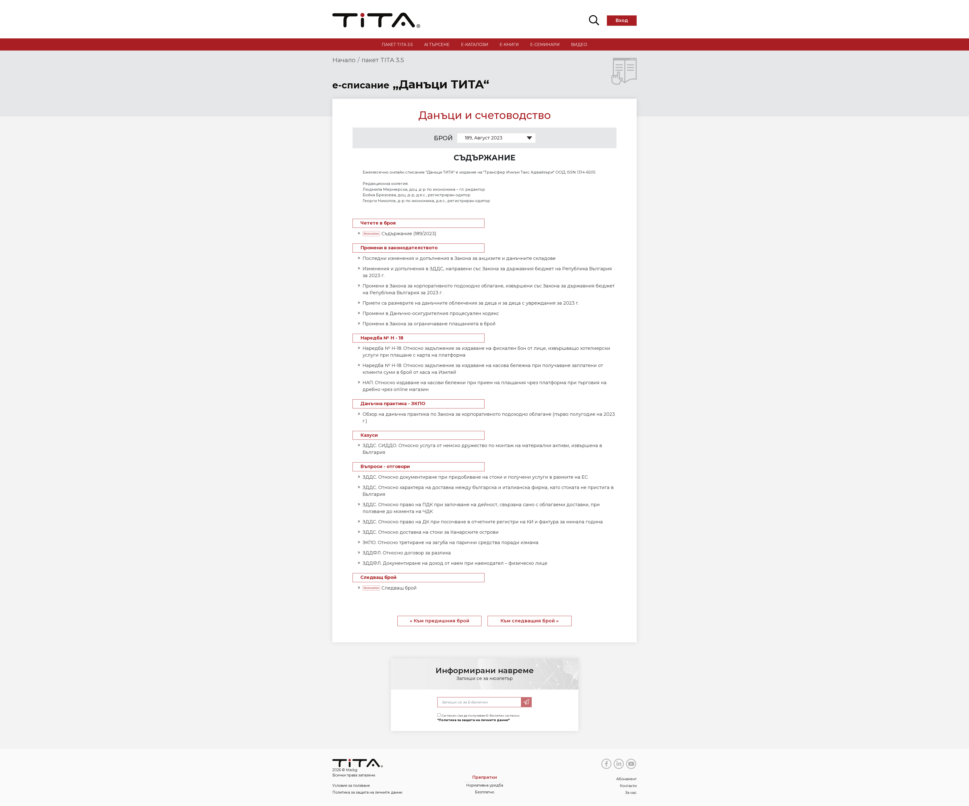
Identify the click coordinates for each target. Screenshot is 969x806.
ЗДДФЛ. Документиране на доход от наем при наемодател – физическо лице (455, 563)
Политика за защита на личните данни (367, 792)
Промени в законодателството (399, 248)
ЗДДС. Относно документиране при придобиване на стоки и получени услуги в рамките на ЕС (475, 477)
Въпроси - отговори (385, 466)
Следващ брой (378, 577)
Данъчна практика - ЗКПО (392, 403)
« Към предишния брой (439, 621)
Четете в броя (378, 223)
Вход (621, 20)
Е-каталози (474, 44)
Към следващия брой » (529, 621)
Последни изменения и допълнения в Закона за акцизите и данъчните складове (459, 258)
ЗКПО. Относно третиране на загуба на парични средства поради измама (451, 542)
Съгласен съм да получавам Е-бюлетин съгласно (478, 718)
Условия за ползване (351, 785)
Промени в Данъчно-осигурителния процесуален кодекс (431, 313)
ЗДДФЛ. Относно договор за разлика (407, 553)
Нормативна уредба (484, 785)
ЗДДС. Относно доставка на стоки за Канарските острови (431, 532)
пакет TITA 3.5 (397, 44)
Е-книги (509, 44)
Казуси (369, 435)
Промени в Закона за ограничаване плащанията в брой (429, 324)
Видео (579, 44)
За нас (631, 792)
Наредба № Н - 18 (381, 338)
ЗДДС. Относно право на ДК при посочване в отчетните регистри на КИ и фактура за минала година (483, 522)
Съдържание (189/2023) (409, 233)
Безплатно (484, 792)
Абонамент (626, 779)
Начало (344, 60)
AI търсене (437, 44)
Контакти (628, 786)
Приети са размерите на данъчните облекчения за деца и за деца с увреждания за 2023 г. (471, 303)
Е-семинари (545, 44)
